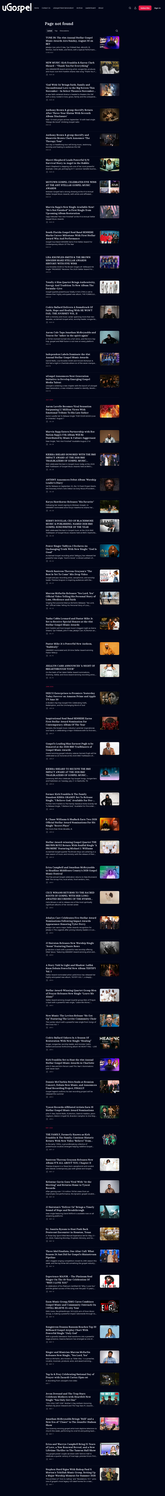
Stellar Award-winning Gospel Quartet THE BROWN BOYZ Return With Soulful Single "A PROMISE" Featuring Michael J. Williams (71, 845)
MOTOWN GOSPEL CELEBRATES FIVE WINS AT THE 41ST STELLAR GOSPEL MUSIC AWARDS (71, 185)
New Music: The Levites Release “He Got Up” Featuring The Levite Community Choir (71, 1017)
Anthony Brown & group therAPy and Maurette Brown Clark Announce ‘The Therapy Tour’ (68, 138)
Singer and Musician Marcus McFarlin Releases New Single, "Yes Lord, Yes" (68, 1354)
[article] (82, 46)
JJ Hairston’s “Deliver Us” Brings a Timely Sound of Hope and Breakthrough (70, 1209)
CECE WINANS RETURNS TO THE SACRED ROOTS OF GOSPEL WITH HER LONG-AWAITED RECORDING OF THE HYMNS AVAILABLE (70, 895)
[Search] (130, 8)
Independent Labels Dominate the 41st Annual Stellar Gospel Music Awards (68, 356)
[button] (36, 8)
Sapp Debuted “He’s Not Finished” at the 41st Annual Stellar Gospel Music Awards (70, 217)
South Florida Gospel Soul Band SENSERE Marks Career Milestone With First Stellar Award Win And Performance (70, 235)
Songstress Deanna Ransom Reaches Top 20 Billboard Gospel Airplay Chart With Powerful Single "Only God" (71, 1330)
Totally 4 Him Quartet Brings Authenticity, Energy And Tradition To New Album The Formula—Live (70, 285)
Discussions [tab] (64, 31)
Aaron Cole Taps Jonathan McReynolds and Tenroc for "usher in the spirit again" (71, 334)
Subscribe (145, 8)
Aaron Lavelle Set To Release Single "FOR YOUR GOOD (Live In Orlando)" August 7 (70, 417)
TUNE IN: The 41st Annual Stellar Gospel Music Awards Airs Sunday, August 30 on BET (69, 40)
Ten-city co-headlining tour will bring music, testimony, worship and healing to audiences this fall (68, 145)
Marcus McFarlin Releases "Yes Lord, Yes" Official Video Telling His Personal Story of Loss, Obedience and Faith (71, 596)
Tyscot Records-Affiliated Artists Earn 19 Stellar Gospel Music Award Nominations (70, 1109)
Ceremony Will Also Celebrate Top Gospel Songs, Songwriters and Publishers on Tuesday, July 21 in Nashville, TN (71, 779)
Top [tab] (56, 31)
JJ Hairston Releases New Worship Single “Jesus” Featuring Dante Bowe (70, 945)
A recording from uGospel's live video (61, 1380)
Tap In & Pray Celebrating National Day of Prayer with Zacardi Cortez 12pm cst (70, 1376)
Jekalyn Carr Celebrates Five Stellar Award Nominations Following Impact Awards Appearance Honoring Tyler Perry (71, 921)
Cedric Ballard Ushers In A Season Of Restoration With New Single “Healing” (68, 1039)
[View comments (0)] (64, 55)
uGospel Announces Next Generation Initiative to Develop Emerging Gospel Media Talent (68, 379)
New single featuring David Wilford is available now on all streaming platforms (70, 1214)
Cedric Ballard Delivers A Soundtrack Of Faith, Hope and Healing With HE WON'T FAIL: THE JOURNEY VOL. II (69, 310)
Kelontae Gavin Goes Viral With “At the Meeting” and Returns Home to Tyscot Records (68, 1185)
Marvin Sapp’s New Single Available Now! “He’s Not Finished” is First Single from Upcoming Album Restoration (70, 210)
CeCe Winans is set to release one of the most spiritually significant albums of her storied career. (69, 903)
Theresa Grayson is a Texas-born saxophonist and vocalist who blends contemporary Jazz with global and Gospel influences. (70, 1167)
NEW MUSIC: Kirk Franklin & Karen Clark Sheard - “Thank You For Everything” (70, 64)
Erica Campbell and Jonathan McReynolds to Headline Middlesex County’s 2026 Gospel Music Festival (71, 870)
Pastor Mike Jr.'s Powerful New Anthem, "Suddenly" (69, 645)
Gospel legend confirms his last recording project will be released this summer (69, 1092)
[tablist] (58, 30)
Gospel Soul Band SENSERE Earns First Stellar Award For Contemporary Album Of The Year (69, 243)
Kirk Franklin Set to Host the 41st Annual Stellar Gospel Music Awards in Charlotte (70, 1061)
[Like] (47, 127)
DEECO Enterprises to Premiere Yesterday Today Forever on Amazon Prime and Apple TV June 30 (71, 696)
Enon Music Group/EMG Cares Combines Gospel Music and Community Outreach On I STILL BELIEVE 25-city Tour (71, 1304)
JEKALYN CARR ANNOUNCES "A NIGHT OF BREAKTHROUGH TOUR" (70, 667)
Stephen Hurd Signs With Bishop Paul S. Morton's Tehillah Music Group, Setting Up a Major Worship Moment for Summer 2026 (71, 1472)
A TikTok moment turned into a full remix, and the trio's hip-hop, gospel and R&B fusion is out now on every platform (71, 340)
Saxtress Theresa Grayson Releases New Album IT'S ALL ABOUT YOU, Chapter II (69, 1161)
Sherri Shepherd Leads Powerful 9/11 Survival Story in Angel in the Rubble (67, 161)
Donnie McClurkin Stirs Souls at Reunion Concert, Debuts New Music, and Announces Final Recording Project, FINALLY (71, 1085)
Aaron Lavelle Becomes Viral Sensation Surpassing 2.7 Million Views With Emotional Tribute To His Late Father (68, 409)
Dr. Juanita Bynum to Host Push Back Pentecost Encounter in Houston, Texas (68, 1231)
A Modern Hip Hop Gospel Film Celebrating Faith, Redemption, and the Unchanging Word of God (66, 704)
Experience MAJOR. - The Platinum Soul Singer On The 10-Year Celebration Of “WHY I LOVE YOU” (69, 1279)
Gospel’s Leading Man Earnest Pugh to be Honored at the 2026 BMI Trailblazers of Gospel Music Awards (69, 746)
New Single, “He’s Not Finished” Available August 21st (68, 441)
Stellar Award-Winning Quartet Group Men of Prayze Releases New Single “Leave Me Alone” (71, 993)
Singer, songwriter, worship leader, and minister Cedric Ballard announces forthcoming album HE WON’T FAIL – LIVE (71, 1045)
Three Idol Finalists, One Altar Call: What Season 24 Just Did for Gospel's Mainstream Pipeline (71, 1254)
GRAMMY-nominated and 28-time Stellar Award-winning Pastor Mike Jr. (69, 651)
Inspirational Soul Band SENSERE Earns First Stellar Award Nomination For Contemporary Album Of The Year (69, 721)
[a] (109, 1379)
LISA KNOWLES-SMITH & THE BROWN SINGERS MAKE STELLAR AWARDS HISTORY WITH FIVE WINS (68, 260)
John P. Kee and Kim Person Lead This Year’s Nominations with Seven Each (69, 1067)
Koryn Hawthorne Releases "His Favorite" (70, 501)
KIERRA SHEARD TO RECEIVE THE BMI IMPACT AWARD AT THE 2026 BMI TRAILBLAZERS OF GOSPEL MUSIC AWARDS (68, 772)
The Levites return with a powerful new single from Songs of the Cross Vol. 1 (71, 1023)
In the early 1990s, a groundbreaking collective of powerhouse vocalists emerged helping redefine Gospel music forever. (69, 1145)
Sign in (157, 8)
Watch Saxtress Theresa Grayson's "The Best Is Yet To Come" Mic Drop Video (69, 573)
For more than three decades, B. (59, 829)
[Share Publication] (135, 8)
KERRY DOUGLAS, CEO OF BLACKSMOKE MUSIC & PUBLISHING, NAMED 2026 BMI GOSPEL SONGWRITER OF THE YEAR (69, 523)
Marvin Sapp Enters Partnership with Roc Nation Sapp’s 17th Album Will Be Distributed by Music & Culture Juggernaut (71, 434)
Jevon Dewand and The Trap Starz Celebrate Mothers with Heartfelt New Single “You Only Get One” (68, 1396)
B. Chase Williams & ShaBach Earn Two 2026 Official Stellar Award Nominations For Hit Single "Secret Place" (71, 822)
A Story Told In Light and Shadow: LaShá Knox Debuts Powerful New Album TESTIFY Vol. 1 (71, 968)
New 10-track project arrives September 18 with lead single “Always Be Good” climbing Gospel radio (70, 120)
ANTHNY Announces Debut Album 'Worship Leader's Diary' (71, 481)
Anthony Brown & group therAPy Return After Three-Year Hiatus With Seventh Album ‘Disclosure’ (69, 113)
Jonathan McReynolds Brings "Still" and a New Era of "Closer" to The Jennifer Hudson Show (71, 1422)
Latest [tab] (49, 31)
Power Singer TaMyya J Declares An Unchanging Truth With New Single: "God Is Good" (71, 549)
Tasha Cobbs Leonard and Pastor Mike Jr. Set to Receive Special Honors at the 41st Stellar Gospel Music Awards (69, 621)
